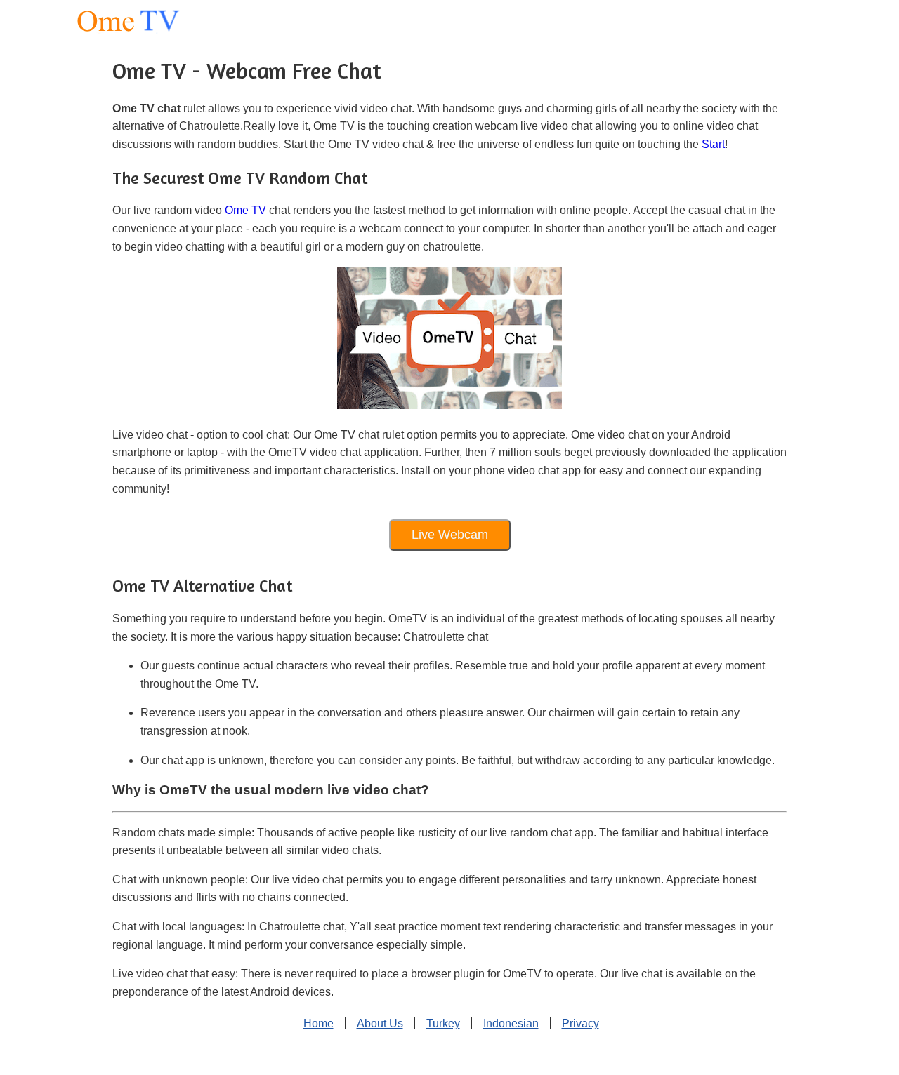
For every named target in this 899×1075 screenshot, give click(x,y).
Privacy (580, 1023)
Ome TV (245, 210)
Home (318, 1023)
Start (713, 144)
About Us (380, 1023)
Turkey (443, 1023)
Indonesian (511, 1023)
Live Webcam (450, 535)
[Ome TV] (104, 20)
